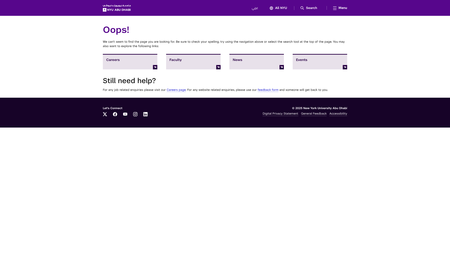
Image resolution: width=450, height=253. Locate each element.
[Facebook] (115, 114)
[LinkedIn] (145, 114)
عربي (255, 8)
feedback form (268, 90)
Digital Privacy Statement (280, 113)
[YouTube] (125, 114)
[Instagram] (135, 114)
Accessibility (338, 113)
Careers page (176, 90)
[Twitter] (105, 114)
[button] (310, 8)
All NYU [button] (281, 8)
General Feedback (314, 113)
